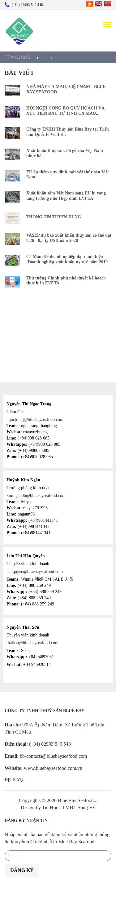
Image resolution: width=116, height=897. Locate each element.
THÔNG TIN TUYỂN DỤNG (53, 217)
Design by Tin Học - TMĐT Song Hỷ (58, 807)
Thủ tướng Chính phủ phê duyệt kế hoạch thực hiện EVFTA (66, 281)
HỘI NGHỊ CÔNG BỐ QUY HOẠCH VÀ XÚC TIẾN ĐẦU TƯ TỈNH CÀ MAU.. (65, 111)
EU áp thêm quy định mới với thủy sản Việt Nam (67, 175)
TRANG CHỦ (17, 57)
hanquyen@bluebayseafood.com (34, 571)
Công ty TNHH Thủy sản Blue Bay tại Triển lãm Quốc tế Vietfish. (67, 132)
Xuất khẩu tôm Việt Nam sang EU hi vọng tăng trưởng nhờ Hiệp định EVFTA (66, 196)
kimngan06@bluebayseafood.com (36, 495)
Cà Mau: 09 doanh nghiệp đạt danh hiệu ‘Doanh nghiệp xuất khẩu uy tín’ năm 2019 (67, 259)
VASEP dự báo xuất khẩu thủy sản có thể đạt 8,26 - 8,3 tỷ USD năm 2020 (68, 238)
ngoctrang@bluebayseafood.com (34, 419)
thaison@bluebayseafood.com (32, 642)
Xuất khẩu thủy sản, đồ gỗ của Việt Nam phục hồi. (64, 153)
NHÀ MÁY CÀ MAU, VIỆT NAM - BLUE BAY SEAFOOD (65, 89)
